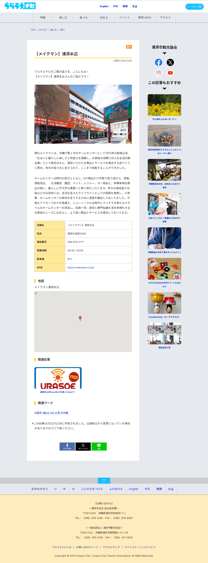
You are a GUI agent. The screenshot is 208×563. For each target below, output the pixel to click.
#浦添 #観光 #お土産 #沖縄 (51, 413)
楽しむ (63, 17)
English (104, 6)
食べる (83, 17)
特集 (43, 17)
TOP (33, 29)
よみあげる (116, 489)
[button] (80, 318)
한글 (134, 6)
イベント (124, 17)
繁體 (125, 6)
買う (63, 29)
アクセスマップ (111, 547)
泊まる (104, 17)
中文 (115, 6)
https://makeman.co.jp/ (80, 267)
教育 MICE (144, 17)
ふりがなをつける (92, 489)
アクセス (165, 17)
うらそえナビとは (61, 547)
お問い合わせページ (87, 547)
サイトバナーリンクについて (140, 547)
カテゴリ (43, 29)
